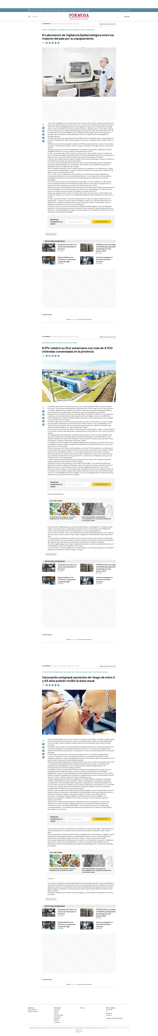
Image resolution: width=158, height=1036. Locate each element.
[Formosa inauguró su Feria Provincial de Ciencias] (86, 260)
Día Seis (41, 10)
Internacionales (56, 10)
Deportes (35, 10)
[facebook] (50, 43)
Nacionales (65, 10)
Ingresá (127, 17)
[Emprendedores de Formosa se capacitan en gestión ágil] (48, 260)
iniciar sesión (74, 319)
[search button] (29, 10)
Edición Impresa (125, 10)
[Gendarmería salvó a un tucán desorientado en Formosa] (48, 248)
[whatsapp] (47, 43)
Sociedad (87, 10)
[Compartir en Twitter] (53, 43)
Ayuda (127, 1028)
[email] (56, 43)
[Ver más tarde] (43, 43)
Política (80, 10)
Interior (47, 10)
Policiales (73, 10)
